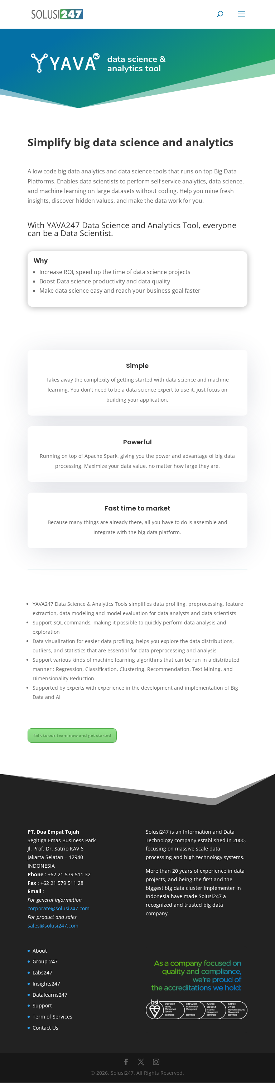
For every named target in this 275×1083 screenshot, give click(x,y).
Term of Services (52, 1016)
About (40, 950)
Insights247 (46, 983)
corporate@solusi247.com (59, 908)
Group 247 (45, 961)
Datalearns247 (50, 994)
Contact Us (45, 1027)
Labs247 (42, 972)
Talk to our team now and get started (72, 735)
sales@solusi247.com (53, 925)
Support (42, 1005)
